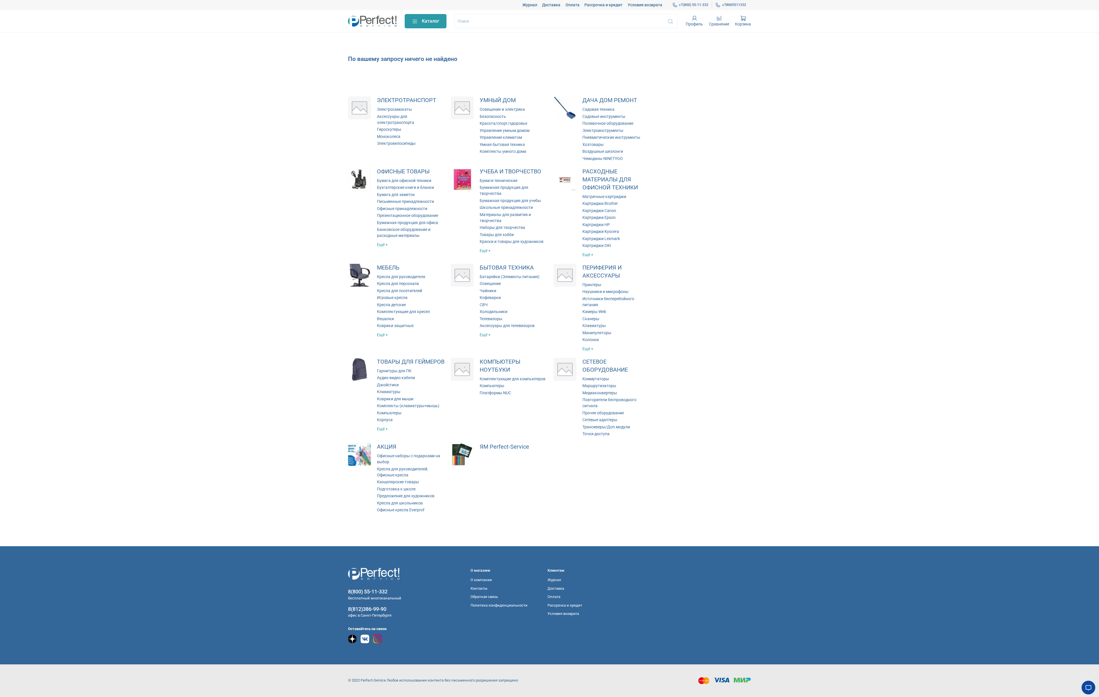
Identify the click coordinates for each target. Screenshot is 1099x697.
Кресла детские (391, 304)
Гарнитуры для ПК (394, 371)
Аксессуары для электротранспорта (395, 119)
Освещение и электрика (502, 109)
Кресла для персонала (398, 283)
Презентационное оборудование (407, 215)
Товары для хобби (497, 234)
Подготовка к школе (396, 489)
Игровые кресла (392, 297)
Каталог (430, 21)
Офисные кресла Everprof (400, 510)
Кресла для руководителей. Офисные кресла (402, 472)
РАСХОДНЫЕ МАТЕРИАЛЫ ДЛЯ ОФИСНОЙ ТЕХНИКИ (610, 179)
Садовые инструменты (603, 116)
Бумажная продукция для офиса (407, 222)
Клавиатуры (594, 325)
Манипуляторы (596, 332)
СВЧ (484, 304)
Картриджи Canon (599, 210)
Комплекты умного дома (503, 151)
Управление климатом (501, 137)
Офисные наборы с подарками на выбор (408, 459)
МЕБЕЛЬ (388, 267)
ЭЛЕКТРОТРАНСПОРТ (406, 100)
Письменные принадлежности (405, 201)
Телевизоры (491, 318)
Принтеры (591, 284)
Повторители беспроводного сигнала (609, 402)
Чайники (488, 290)
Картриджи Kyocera (600, 231)
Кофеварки (490, 297)
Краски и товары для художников (511, 241)
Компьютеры (389, 413)
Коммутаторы (595, 379)
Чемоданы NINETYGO (602, 158)
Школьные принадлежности (506, 207)
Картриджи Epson (599, 217)
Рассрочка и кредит (603, 5)
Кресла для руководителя (401, 276)
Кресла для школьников (400, 503)
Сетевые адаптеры (599, 419)
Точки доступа (596, 433)
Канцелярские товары (398, 482)
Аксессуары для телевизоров (507, 325)
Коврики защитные (395, 325)
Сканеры (590, 318)
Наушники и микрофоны (605, 291)
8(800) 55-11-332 (368, 592)
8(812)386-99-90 (367, 609)
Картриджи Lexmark (601, 238)
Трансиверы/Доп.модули (606, 427)
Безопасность (493, 116)
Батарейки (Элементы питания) (509, 276)
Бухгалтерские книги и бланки (405, 187)
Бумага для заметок (396, 194)
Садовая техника (598, 109)
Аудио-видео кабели (396, 377)
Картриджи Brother (600, 203)
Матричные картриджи (604, 196)
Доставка (551, 5)
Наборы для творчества (502, 227)
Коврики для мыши (395, 399)
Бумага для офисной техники (404, 180)
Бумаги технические (498, 180)
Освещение (490, 283)
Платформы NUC (495, 393)
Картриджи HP (596, 224)
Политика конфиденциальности (499, 605)
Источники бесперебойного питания (608, 301)
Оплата (573, 5)
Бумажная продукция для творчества (504, 190)
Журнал (529, 5)
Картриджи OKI (596, 245)
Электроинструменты (602, 130)
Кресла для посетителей (399, 290)
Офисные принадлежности (402, 208)
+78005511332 (734, 5)
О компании (481, 580)
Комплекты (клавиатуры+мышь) (408, 405)
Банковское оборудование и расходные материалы (403, 232)
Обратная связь (484, 597)
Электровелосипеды (396, 143)
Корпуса (385, 419)
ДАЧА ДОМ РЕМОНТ (609, 100)
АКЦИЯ (386, 446)
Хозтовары (593, 144)
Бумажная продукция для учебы (510, 200)
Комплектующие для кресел (403, 311)
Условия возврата (645, 5)
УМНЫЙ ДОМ (498, 100)
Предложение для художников (405, 496)
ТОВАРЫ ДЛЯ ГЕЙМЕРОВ (410, 362)
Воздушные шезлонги (602, 151)
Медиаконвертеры (599, 393)
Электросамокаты (394, 109)
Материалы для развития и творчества (505, 217)
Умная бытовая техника (502, 144)
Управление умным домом (504, 130)
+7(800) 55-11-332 (693, 5)
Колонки (590, 339)
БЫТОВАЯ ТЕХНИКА (507, 267)
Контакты (479, 588)
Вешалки (385, 318)
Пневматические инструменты (611, 137)
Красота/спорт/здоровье (503, 123)
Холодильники (493, 311)
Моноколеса (388, 136)
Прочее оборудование (603, 413)
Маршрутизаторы (599, 385)
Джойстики (388, 385)
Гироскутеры (389, 129)
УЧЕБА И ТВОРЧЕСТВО (510, 171)
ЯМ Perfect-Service (504, 446)
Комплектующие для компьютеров (512, 379)
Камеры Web (594, 311)
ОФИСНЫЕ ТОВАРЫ (403, 171)
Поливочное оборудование (607, 123)
